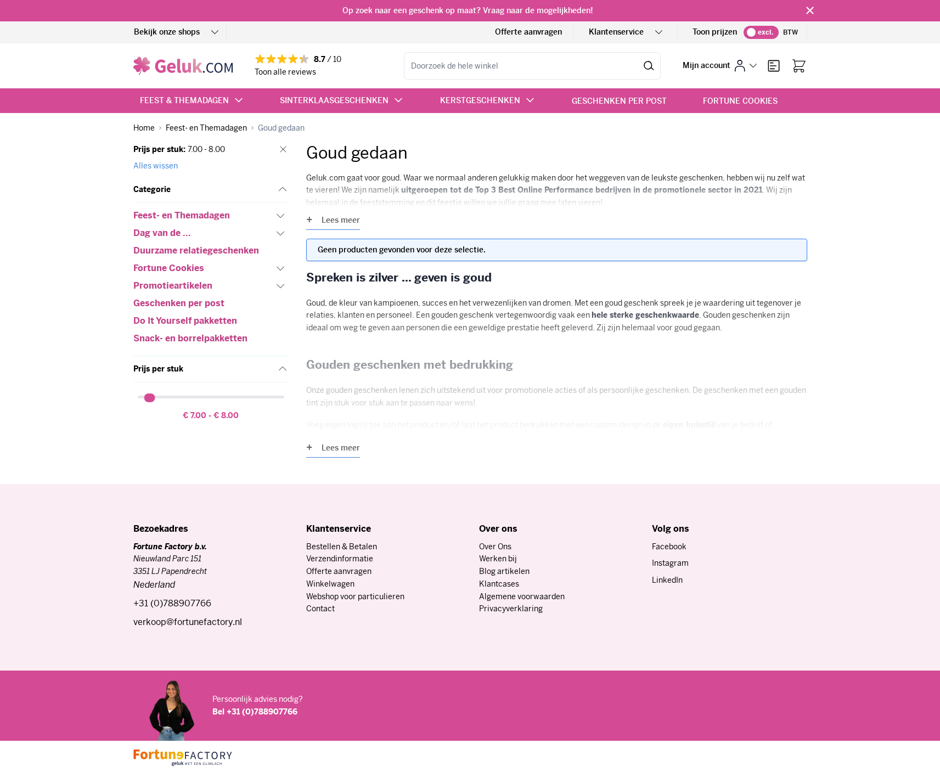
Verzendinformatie (339, 559)
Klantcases (499, 584)
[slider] (150, 397)
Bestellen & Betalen (341, 546)
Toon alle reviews (285, 72)
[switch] (761, 32)
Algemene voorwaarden (522, 596)
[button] (211, 190)
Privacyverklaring (511, 608)
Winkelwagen (330, 584)
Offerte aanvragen (528, 32)
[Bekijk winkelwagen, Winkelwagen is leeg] (799, 66)
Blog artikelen (504, 571)
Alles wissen (155, 166)
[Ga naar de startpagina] (183, 66)
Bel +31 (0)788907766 (254, 712)
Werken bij (498, 559)
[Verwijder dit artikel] (283, 149)
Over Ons (495, 546)
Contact (320, 608)
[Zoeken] (649, 66)
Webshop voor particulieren (355, 596)
